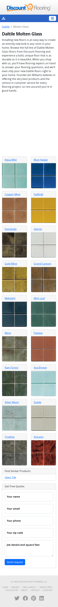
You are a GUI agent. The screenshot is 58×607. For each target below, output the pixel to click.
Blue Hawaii (41, 160)
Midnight (10, 298)
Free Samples (29, 587)
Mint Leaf (39, 298)
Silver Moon (12, 402)
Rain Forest (11, 367)
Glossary (48, 590)
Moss (8, 333)
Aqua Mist (11, 160)
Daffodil (38, 194)
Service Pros (45, 587)
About (24, 590)
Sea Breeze (40, 367)
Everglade (11, 229)
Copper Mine (12, 194)
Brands (15, 587)
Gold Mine (11, 263)
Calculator (11, 590)
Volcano (39, 437)
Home (5, 587)
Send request (15, 562)
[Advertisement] (29, 124)
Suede (37, 402)
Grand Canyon (42, 263)
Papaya (38, 333)
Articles (35, 590)
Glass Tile (10, 477)
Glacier (38, 229)
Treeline (10, 437)
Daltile (6, 26)
